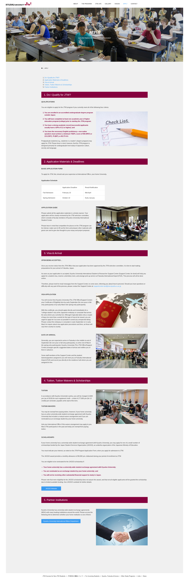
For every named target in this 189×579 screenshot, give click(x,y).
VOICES (117, 4)
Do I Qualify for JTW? (51, 77)
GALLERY (108, 4)
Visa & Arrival (49, 82)
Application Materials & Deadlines (56, 80)
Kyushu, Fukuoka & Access (110, 576)
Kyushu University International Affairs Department (60, 521)
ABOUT (75, 4)
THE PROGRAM (87, 4)
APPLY (125, 4)
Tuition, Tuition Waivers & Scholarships (58, 85)
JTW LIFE (98, 4)
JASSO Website (51, 488)
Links (139, 576)
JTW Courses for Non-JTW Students (54, 576)
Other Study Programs (128, 576)
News (144, 576)
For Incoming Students (92, 576)
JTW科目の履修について (75, 576)
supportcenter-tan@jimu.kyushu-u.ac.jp (107, 286)
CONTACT (134, 4)
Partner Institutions (50, 87)
